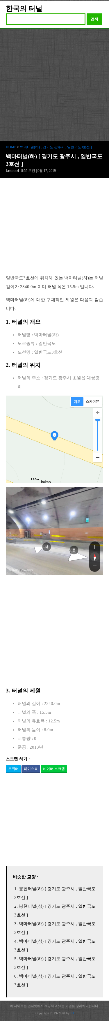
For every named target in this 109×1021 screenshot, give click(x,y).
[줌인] (94, 547)
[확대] (97, 412)
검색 (94, 19)
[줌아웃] (94, 566)
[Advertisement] (54, 86)
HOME (11, 147)
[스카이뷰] (92, 401)
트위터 (13, 769)
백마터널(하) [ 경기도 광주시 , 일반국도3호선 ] (56, 147)
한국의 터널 (24, 8)
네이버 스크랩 (54, 769)
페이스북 (31, 769)
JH (72, 1013)
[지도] (77, 401)
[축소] (97, 457)
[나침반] (94, 556)
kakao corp (13, 570)
